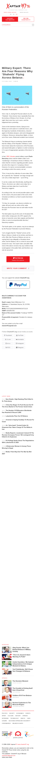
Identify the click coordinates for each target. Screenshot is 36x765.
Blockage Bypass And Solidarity (19, 720)
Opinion (4, 678)
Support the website (9, 19)
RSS (8, 347)
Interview (5, 644)
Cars (28, 718)
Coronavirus (6, 723)
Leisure (4, 720)
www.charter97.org (23, 744)
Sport (4, 715)
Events (28, 713)
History (18, 715)
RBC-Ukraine (11, 156)
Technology (14, 718)
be (11, 14)
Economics (20, 713)
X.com (9, 339)
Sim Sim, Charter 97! (26, 19)
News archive (24, 12)
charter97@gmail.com (8, 755)
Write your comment (18, 268)
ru (13, 14)
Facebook (9, 335)
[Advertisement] (18, 47)
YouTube (20, 335)
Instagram (20, 343)
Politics (4, 713)
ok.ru (8, 343)
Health (23, 718)
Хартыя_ (18, 6)
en (16, 14)
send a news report (10, 12)
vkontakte (21, 339)
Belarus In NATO (18, 723)
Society (11, 713)
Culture (10, 715)
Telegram (21, 347)
